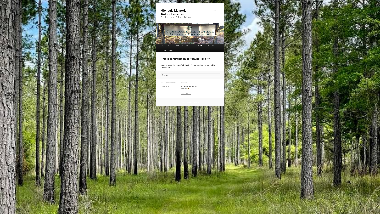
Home (163, 46)
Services (170, 46)
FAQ (177, 46)
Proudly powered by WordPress (190, 102)
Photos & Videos (212, 46)
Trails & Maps (200, 46)
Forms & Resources (187, 46)
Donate (171, 50)
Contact (164, 50)
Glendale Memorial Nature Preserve (174, 12)
